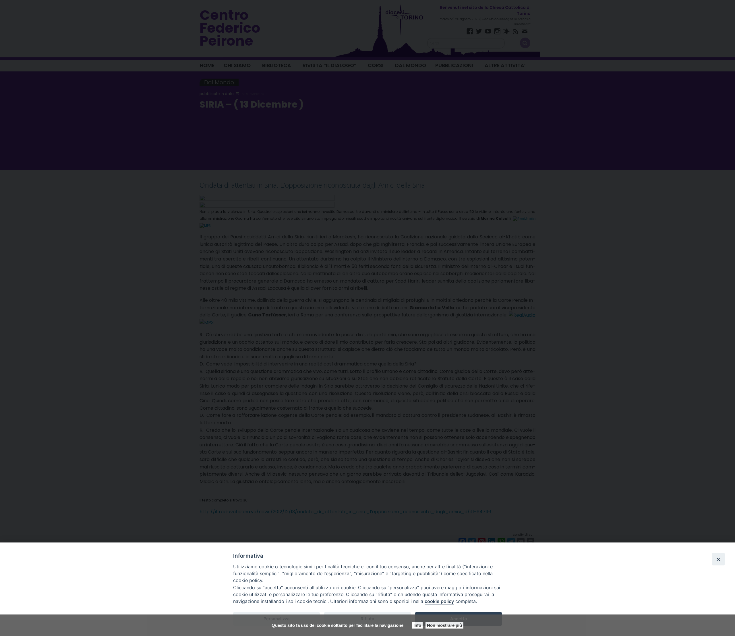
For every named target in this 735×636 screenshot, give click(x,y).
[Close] (718, 559)
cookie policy (439, 601)
